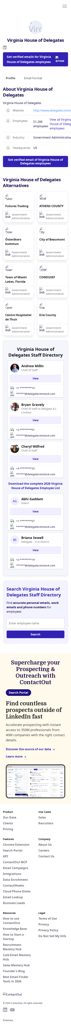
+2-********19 (25, 559)
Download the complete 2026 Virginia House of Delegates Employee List (35, 486)
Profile (10, 78)
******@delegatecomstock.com (35, 393)
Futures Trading (16, 206)
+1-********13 (25, 388)
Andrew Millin (32, 366)
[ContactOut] (20, 6)
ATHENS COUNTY (51, 206)
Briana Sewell (32, 537)
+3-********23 (25, 468)
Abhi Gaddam (32, 499)
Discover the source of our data (28, 749)
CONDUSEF (47, 277)
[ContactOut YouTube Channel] (12, 1010)
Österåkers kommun (13, 241)
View (36, 378)
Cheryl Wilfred (32, 446)
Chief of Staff (29, 450)
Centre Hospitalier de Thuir (18, 317)
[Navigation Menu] (64, 6)
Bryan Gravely (32, 404)
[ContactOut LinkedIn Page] (5, 1010)
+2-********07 (25, 429)
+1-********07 (25, 521)
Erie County (47, 315)
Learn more (14, 756)
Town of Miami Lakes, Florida (16, 279)
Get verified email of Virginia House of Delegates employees (35, 161)
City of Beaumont (52, 239)
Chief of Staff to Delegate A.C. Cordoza (39, 410)
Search (35, 634)
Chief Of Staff (29, 370)
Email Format (33, 78)
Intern (25, 503)
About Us (45, 845)
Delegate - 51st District (35, 541)
